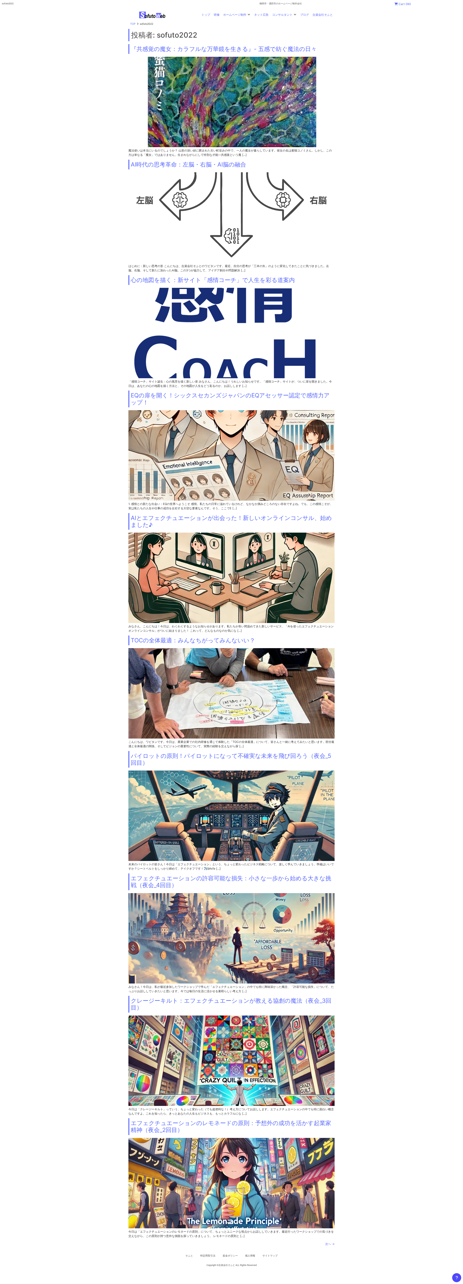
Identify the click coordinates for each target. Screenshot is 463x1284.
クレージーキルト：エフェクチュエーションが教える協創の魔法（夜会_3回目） (231, 1004)
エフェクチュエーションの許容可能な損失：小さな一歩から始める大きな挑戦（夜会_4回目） (231, 882)
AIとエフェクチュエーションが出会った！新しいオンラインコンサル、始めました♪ (231, 521)
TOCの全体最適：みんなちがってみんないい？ (193, 640)
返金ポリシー (230, 1255)
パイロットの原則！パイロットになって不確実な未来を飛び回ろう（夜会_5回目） (231, 759)
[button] (236, 15)
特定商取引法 (207, 1255)
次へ (330, 1244)
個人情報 (250, 1255)
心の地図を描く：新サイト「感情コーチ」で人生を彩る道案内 (213, 279)
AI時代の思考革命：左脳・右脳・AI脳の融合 (188, 164)
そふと (189, 1255)
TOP (132, 23)
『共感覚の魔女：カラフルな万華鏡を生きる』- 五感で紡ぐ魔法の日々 (224, 48)
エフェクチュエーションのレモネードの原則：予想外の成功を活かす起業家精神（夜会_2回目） (231, 1126)
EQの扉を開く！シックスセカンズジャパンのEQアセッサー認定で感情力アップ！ (230, 399)
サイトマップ (270, 1255)
